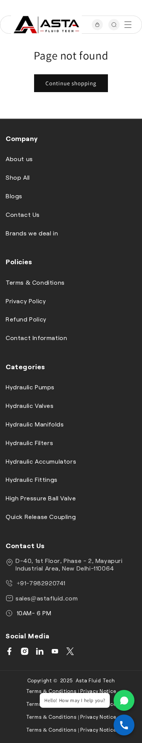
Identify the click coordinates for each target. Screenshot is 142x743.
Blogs (14, 195)
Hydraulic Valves (30, 405)
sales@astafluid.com (47, 598)
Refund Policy (26, 319)
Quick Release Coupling (41, 516)
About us (19, 158)
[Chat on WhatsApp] (124, 700)
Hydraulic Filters (29, 442)
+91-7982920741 (40, 582)
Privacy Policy (26, 300)
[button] (128, 24)
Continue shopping (71, 83)
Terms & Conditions (35, 282)
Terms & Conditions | (53, 691)
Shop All (18, 177)
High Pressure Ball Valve (41, 498)
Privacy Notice (98, 691)
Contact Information (36, 337)
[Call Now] (124, 725)
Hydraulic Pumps (30, 386)
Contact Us (23, 214)
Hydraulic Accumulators (41, 461)
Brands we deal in (32, 233)
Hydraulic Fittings (32, 479)
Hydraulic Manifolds (35, 424)
